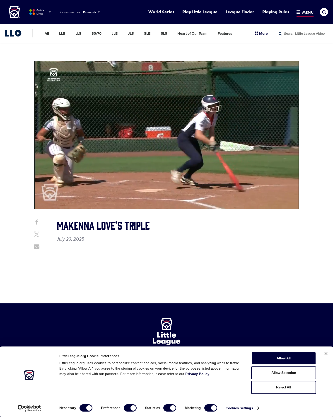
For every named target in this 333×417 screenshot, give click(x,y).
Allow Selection (283, 373)
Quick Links (40, 12)
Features (225, 33)
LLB (62, 33)
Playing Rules (275, 12)
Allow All (284, 358)
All (47, 33)
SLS (164, 33)
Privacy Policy (197, 374)
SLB (147, 33)
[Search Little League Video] (280, 33)
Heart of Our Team (192, 33)
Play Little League (199, 12)
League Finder (240, 12)
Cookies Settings (239, 408)
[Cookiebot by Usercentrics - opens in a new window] (29, 408)
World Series (161, 12)
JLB (115, 33)
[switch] (130, 408)
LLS (78, 33)
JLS (131, 33)
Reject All (283, 387)
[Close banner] (326, 353)
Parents (89, 12)
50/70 (96, 33)
